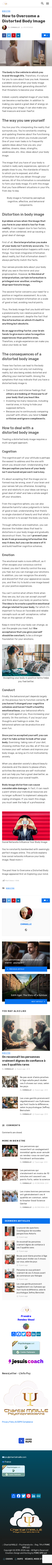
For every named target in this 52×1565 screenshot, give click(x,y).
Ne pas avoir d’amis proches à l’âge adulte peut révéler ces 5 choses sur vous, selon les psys (34, 1082)
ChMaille (15, 27)
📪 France (6, 1462)
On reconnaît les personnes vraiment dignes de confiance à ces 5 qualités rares (23, 1060)
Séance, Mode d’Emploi (37, 1559)
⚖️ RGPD (19, 1559)
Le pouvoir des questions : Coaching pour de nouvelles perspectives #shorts (29, 1231)
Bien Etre (6, 11)
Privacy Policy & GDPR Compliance (17, 1422)
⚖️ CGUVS (8, 1559)
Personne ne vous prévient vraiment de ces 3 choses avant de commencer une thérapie (31, 1273)
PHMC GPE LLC (40, 1553)
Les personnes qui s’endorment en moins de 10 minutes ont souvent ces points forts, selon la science (35, 1175)
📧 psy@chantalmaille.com (14, 1457)
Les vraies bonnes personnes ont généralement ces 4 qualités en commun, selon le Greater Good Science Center (35, 1197)
